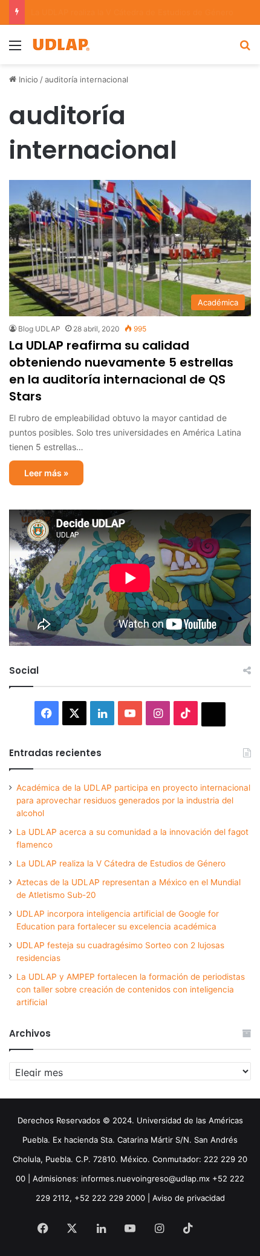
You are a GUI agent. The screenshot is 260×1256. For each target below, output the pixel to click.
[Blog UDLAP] (60, 44)
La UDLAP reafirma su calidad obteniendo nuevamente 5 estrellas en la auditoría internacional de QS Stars (121, 371)
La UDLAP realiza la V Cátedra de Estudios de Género (121, 863)
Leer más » (46, 473)
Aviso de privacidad (188, 1198)
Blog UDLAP (39, 328)
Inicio (27, 79)
